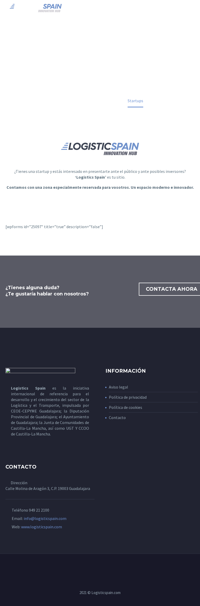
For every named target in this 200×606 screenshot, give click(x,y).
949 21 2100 (39, 510)
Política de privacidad (128, 397)
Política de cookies (125, 407)
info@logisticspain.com (45, 518)
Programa (114, 15)
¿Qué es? (83, 15)
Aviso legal (118, 387)
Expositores (149, 15)
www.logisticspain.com (41, 526)
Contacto (117, 417)
